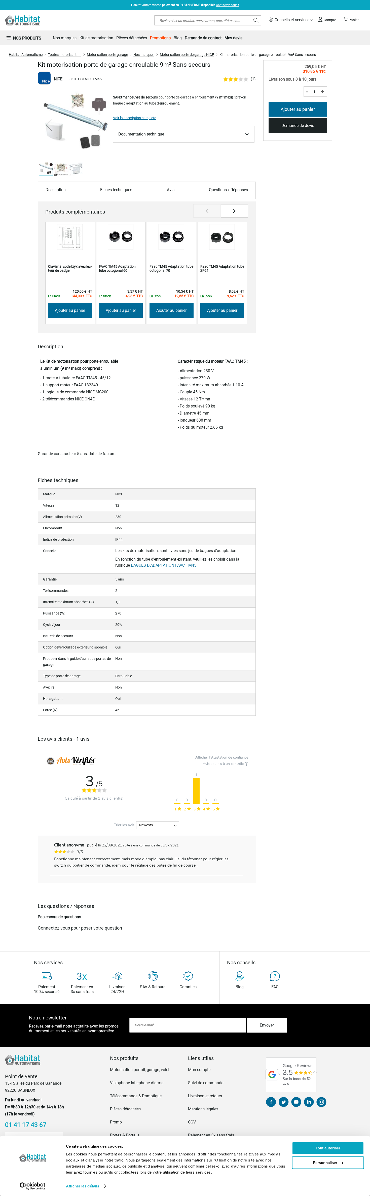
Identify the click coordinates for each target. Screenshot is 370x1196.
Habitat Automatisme (26, 55)
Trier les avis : (125, 825)
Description (56, 189)
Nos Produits (27, 38)
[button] (49, 125)
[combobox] (207, 20)
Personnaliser (325, 1162)
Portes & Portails (124, 1135)
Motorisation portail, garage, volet (139, 1069)
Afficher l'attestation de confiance (221, 757)
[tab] (146, 1058)
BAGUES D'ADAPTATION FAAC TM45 (163, 565)
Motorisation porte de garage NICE (187, 55)
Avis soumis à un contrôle (224, 763)
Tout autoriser (328, 1148)
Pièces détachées (125, 1109)
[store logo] (22, 20)
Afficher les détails (82, 1186)
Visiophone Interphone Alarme (136, 1082)
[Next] (234, 211)
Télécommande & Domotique (136, 1096)
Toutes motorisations (64, 55)
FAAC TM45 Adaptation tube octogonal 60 (117, 268)
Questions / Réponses (228, 189)
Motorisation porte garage (107, 55)
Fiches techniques (116, 189)
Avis (170, 189)
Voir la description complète (134, 118)
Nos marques (143, 55)
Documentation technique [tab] (141, 134)
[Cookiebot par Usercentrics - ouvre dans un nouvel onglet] (33, 1186)
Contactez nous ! (227, 5)
